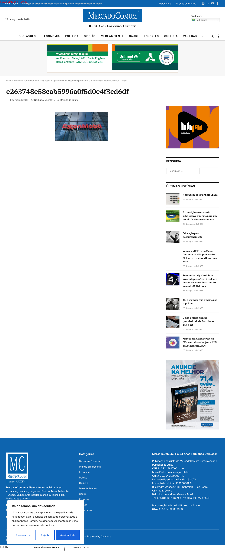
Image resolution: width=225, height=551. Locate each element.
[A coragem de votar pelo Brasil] (172, 199)
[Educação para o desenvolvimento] (172, 237)
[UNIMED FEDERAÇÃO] (112, 58)
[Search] (212, 36)
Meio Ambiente (112, 36)
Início (8, 80)
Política (71, 36)
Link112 (4, 547)
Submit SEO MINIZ (81, 547)
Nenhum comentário (44, 100)
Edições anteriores (186, 3)
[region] (45, 522)
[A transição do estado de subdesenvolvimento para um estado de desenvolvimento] (172, 216)
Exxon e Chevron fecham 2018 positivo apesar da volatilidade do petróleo (50, 80)
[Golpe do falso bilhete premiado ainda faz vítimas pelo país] (172, 322)
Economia (52, 36)
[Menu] (6, 36)
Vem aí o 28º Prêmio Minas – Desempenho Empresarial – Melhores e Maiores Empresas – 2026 (201, 256)
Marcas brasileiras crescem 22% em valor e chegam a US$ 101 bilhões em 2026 (200, 342)
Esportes (151, 36)
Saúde (134, 36)
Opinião (90, 36)
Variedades (192, 36)
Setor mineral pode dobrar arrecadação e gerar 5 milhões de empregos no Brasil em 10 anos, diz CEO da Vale (200, 281)
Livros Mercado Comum (13, 1)
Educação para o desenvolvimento (192, 235)
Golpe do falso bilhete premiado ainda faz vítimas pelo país (198, 321)
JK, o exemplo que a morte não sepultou (200, 301)
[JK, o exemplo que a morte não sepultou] (172, 304)
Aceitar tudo (68, 535)
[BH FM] (192, 147)
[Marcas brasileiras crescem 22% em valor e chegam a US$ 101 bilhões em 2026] (172, 342)
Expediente (165, 3)
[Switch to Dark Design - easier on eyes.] (218, 36)
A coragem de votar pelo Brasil (200, 194)
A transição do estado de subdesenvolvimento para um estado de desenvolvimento (61, 3)
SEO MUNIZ (16, 547)
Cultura (171, 36)
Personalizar (23, 535)
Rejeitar (45, 535)
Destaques (27, 36)
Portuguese (201, 19)
